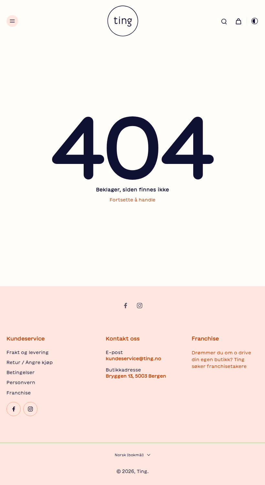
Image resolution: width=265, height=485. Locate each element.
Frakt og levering (27, 352)
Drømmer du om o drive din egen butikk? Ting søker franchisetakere (221, 359)
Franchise (18, 393)
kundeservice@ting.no (133, 358)
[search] (224, 21)
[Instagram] (139, 305)
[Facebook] (125, 305)
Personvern (20, 382)
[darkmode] (253, 21)
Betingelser (20, 372)
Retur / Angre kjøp (29, 362)
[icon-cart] (238, 21)
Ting (142, 471)
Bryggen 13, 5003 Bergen (136, 376)
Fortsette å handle (132, 200)
